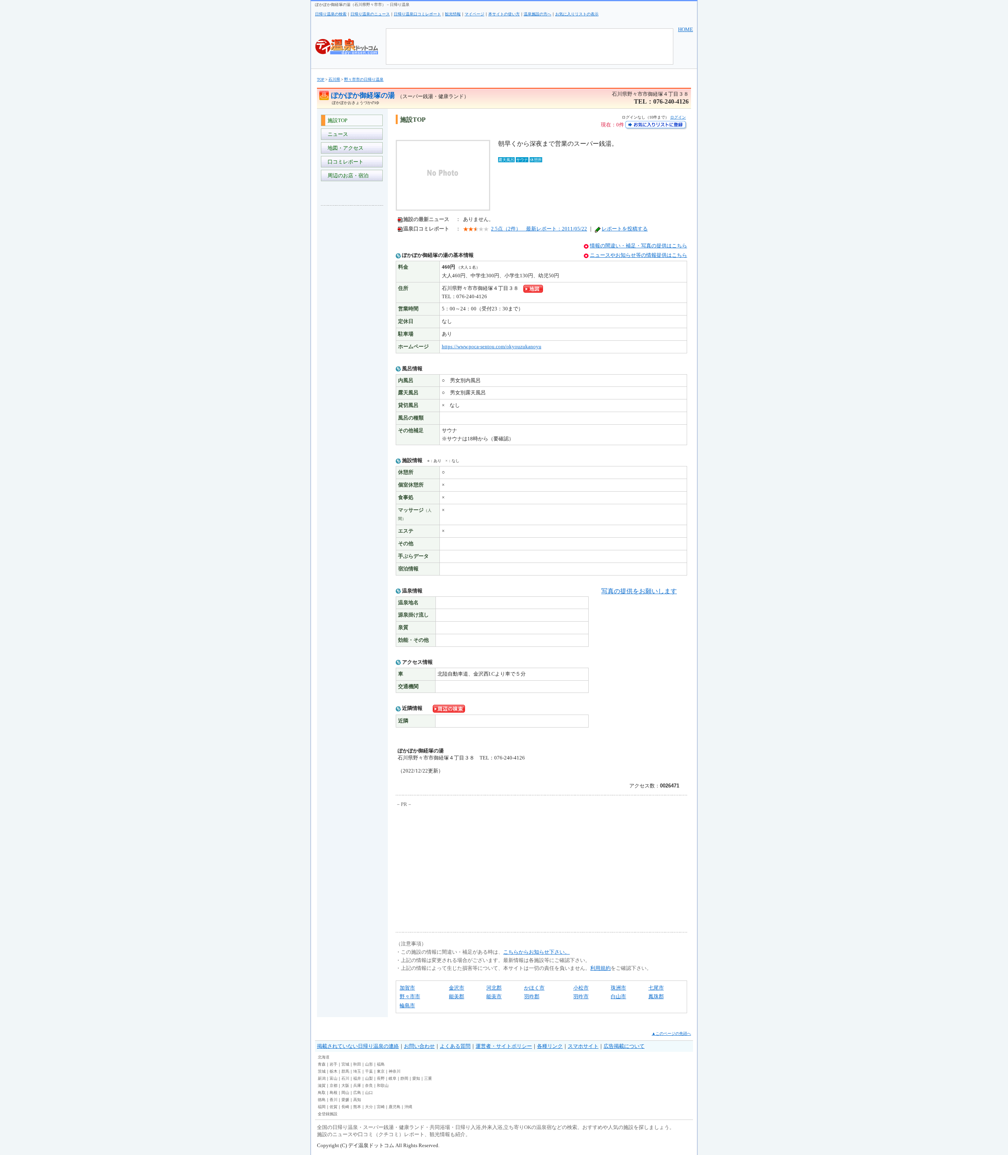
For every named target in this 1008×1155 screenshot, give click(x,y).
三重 (428, 1078)
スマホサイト (583, 1046)
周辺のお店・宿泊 (347, 175)
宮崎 (381, 1107)
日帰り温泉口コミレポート (417, 14)
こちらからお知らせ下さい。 (536, 952)
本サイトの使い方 (504, 14)
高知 (357, 1099)
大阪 (345, 1085)
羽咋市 (581, 996)
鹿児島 (394, 1107)
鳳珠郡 (656, 996)
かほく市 (534, 988)
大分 (369, 1107)
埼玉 (357, 1071)
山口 (369, 1092)
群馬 (345, 1071)
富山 (333, 1078)
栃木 (333, 1071)
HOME (685, 29)
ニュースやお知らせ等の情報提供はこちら (638, 255)
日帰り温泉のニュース (370, 14)
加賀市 (407, 988)
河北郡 (494, 988)
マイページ (474, 14)
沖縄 (408, 1107)
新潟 (322, 1078)
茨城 (322, 1071)
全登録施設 (327, 1114)
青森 (322, 1064)
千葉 (369, 1071)
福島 (381, 1064)
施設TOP (336, 120)
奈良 (369, 1085)
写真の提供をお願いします (639, 591)
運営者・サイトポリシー (504, 1046)
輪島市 (407, 1005)
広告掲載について (624, 1046)
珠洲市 (618, 988)
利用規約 (600, 968)
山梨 (369, 1078)
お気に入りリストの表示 (576, 14)
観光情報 (453, 14)
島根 (333, 1092)
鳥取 (322, 1092)
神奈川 (394, 1071)
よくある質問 (455, 1046)
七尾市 (656, 988)
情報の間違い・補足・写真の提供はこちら (638, 246)
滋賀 (322, 1085)
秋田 (357, 1064)
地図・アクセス (344, 148)
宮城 (345, 1064)
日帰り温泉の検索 (330, 14)
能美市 (494, 996)
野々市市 (410, 996)
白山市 (618, 996)
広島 (357, 1092)
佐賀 (333, 1107)
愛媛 (345, 1099)
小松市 (581, 988)
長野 (381, 1078)
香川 (333, 1099)
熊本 (357, 1107)
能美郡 (456, 996)
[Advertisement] (352, 329)
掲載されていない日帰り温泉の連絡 (358, 1046)
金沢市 (456, 988)
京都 (333, 1085)
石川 (345, 1078)
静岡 (404, 1078)
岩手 (333, 1064)
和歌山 (383, 1085)
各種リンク (550, 1046)
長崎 (345, 1107)
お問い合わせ (419, 1046)
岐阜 (393, 1078)
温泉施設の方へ (537, 14)
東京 (381, 1071)
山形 (369, 1064)
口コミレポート (344, 162)
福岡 (322, 1107)
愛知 (416, 1078)
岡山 (345, 1092)
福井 (357, 1078)
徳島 (322, 1099)
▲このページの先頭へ (671, 1033)
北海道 (324, 1057)
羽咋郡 (531, 996)
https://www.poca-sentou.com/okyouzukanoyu (491, 346)
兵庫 (357, 1085)
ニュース (336, 134)
